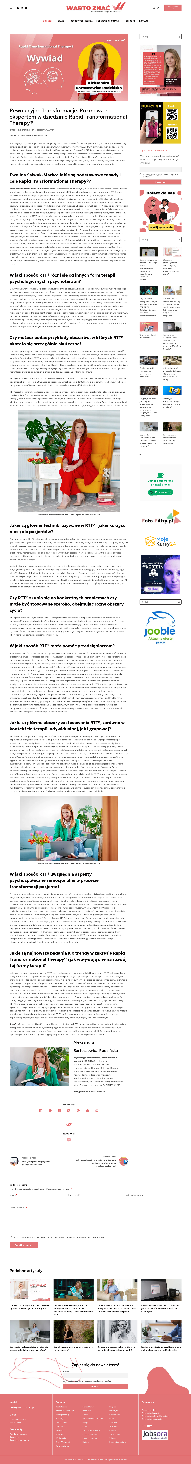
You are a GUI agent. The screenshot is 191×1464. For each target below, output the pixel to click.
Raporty (112, 1430)
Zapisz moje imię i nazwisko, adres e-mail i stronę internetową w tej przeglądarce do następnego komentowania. (58, 1237)
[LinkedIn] (22, 8)
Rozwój (13, 1024)
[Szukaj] (154, 8)
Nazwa (13, 1195)
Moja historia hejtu (90, 1434)
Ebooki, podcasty (90, 1438)
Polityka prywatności (18, 1434)
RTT (47, 135)
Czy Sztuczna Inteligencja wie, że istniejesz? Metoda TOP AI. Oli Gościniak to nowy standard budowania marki (148, 307)
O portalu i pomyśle (18, 1419)
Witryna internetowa (135, 1195)
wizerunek (74, 928)
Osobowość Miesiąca (81, 21)
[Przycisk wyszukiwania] (178, 36)
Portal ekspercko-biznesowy (96, 1460)
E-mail (66, 1371)
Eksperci (47, 21)
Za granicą (60, 1426)
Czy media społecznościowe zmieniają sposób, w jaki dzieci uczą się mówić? (148, 440)
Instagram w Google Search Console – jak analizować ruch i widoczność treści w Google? (160, 1308)
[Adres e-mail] (97, 1110)
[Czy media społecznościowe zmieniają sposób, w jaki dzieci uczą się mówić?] (30, 1331)
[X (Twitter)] (69, 1110)
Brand (61, 21)
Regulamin (14, 1437)
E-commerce (114, 1414)
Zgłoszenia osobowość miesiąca (155, 1416)
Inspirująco (87, 1411)
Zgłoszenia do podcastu (152, 1419)
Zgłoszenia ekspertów (151, 1413)
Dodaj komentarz (18, 1207)
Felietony (59, 1430)
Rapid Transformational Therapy (29, 135)
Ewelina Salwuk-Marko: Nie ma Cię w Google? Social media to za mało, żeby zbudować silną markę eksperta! (171, 307)
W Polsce (113, 1426)
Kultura (86, 1442)
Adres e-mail (74, 1195)
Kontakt (143, 21)
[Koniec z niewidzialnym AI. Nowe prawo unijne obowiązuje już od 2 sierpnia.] (161, 1331)
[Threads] (59, 1110)
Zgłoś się (130, 21)
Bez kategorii (61, 1407)
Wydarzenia (61, 1438)
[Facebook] (18, 8)
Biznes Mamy (88, 1407)
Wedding (60, 1434)
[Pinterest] (78, 1110)
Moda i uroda (61, 1422)
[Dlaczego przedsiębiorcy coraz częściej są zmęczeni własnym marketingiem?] (30, 1290)
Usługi (85, 1422)
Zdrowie (112, 1438)
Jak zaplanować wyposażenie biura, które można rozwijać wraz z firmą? (172, 373)
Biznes (85, 1414)
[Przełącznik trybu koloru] (158, 8)
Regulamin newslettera (19, 1440)
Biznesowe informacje (107, 21)
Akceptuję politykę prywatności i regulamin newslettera (89, 1381)
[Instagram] (26, 8)
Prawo (85, 1426)
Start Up (113, 1422)
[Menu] (11, 8)
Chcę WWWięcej (63, 1442)
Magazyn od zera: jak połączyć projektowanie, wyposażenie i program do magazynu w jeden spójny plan (148, 407)
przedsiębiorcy (50, 698)
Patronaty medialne (117, 1442)
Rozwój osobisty (37, 130)
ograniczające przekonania (73, 674)
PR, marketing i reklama (93, 1418)
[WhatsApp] (87, 1110)
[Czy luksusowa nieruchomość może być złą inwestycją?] (74, 1331)
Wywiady (50, 130)
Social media (114, 1434)
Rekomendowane (63, 1446)
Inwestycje (113, 1411)
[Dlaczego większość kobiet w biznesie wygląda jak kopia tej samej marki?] (117, 1331)
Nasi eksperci (15, 1422)
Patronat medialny (149, 1410)
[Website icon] (69, 1139)
